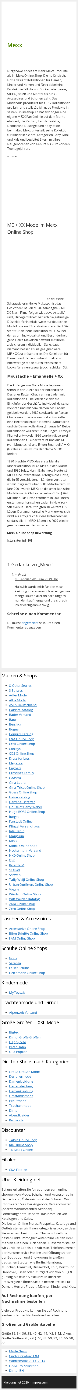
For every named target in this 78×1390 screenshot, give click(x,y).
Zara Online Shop (22, 904)
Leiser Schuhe (19, 968)
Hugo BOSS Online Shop (27, 811)
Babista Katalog (21, 710)
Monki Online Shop (23, 845)
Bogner (14, 729)
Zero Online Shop (22, 908)
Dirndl (14, 1110)
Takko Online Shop (23, 1140)
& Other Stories (20, 685)
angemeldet (30, 623)
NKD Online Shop (22, 855)
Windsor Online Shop (25, 894)
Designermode (20, 1076)
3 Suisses (16, 690)
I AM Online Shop (22, 938)
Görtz (13, 958)
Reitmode (16, 1120)
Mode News (18, 1351)
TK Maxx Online (21, 1149)
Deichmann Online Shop (27, 973)
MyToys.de (17, 992)
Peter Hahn (17, 1047)
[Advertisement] (39, 189)
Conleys (15, 748)
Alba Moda (17, 700)
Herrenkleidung (21, 1086)
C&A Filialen (18, 1169)
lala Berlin (16, 831)
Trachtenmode (20, 1105)
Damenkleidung (21, 1081)
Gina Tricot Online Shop (27, 787)
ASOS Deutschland (23, 705)
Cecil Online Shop (22, 744)
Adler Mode (18, 695)
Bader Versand (20, 714)
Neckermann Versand (25, 850)
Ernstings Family (21, 773)
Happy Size (17, 1042)
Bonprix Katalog (21, 734)
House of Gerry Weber (25, 807)
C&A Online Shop (21, 739)
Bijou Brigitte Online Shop (28, 933)
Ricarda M (16, 865)
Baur (12, 719)
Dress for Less (19, 758)
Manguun (16, 836)
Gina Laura (17, 782)
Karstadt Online (21, 821)
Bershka (15, 724)
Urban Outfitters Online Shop (31, 884)
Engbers (15, 768)
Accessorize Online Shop (27, 928)
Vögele (14, 889)
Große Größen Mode (24, 1071)
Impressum (39, 1382)
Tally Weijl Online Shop (26, 879)
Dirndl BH (16, 1370)
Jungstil (14, 816)
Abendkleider (19, 1115)
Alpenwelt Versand (23, 1012)
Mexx (13, 841)
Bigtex (14, 1032)
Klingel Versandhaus (24, 826)
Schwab (15, 875)
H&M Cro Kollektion (23, 1366)
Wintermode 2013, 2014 (27, 1361)
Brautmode (17, 1101)
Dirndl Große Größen (25, 1037)
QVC (12, 860)
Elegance (16, 763)
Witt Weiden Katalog (24, 899)
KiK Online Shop (21, 1145)
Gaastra (15, 778)
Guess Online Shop (23, 792)
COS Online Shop (21, 753)
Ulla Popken (18, 1051)
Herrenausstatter (22, 802)
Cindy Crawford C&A (24, 1356)
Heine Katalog (19, 797)
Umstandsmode (21, 1096)
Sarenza (15, 963)
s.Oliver (14, 870)
